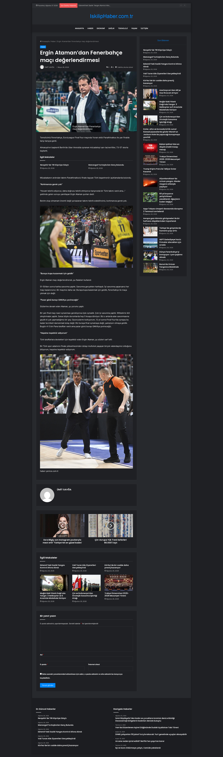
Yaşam (134, 28)
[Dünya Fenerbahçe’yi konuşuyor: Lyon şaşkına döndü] (150, 255)
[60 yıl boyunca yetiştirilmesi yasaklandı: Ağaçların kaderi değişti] (150, 197)
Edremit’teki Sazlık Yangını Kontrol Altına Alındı (97, 5)
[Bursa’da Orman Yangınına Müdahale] (150, 268)
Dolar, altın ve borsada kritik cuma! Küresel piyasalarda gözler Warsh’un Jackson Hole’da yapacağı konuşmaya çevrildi (161, 133)
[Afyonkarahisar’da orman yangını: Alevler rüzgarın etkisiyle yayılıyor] (150, 182)
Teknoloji (123, 28)
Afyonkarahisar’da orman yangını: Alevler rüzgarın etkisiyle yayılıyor (169, 182)
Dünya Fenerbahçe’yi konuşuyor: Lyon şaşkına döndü (170, 255)
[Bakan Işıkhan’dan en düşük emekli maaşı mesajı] (150, 148)
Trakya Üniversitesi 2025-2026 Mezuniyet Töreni (117, 594)
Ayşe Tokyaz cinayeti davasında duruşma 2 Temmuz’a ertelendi (163, 210)
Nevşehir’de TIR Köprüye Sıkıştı (54, 165)
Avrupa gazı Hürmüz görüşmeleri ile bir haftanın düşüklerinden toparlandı (161, 219)
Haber (90, 28)
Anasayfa (79, 28)
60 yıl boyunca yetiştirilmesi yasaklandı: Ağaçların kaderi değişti (169, 197)
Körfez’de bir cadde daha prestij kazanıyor (117, 566)
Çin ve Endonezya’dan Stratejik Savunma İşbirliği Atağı (84, 595)
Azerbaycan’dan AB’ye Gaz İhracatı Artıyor (170, 91)
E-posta (44, 664)
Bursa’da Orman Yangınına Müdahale (169, 265)
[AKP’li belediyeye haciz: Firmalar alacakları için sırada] (150, 243)
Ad (42, 655)
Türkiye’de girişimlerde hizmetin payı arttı (170, 229)
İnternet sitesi (94, 664)
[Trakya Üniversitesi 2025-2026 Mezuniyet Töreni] (119, 583)
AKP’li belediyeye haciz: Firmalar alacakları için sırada (170, 242)
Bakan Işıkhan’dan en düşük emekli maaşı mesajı (169, 147)
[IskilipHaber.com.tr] (111, 16)
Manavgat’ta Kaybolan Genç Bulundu (106, 165)
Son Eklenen (163, 40)
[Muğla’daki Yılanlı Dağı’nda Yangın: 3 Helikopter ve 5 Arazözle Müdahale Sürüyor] (54, 583)
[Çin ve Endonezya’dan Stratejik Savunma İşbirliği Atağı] (86, 583)
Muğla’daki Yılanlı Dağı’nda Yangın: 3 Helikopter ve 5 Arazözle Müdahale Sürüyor (53, 595)
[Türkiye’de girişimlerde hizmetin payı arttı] (150, 231)
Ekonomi (101, 28)
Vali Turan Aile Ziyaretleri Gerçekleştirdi (84, 566)
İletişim (144, 28)
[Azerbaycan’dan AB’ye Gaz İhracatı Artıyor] (150, 94)
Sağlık (111, 28)
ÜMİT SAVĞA (64, 489)
